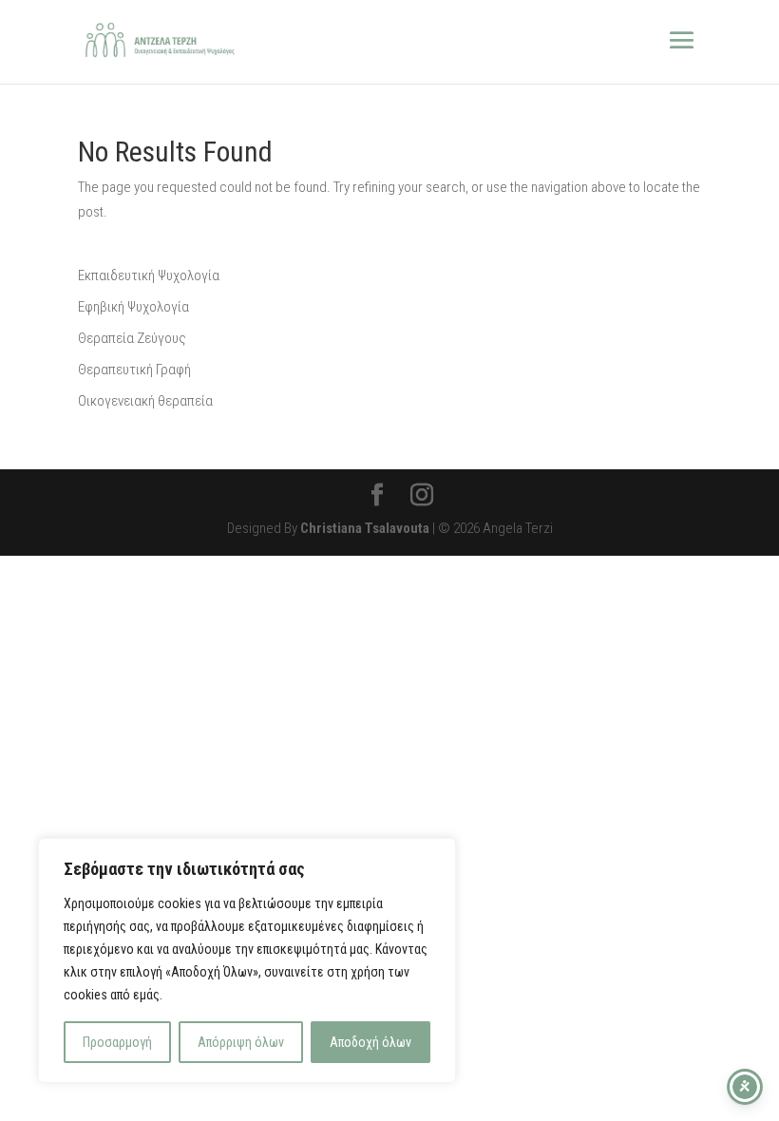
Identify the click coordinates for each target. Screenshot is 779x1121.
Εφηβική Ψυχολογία (133, 306)
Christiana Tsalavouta (364, 528)
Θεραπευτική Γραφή (134, 369)
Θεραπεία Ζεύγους (132, 338)
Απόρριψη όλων (241, 1042)
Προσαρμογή (117, 1042)
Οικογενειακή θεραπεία (145, 400)
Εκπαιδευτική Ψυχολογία (148, 275)
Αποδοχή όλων (370, 1042)
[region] (247, 960)
